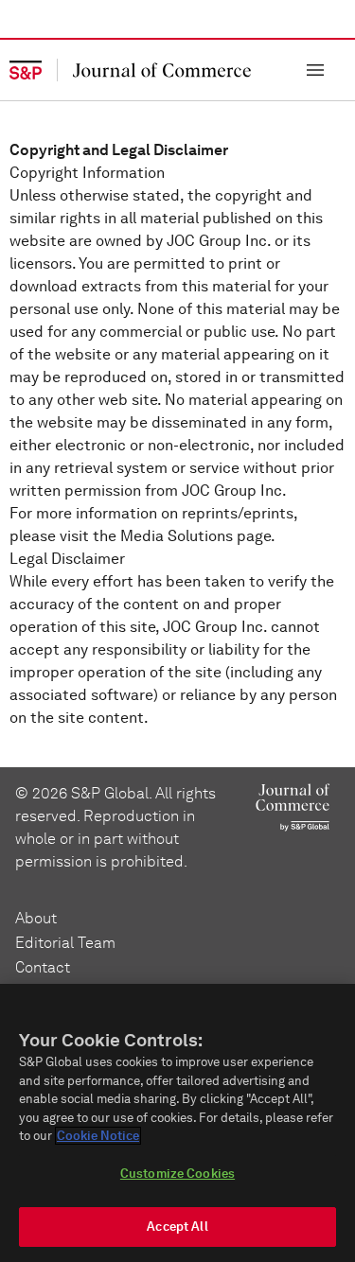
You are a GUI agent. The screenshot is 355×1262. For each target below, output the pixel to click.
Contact (42, 967)
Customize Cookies (177, 1173)
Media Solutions (176, 536)
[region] (177, 1123)
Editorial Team (65, 943)
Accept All (177, 1226)
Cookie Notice (98, 1136)
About (36, 918)
